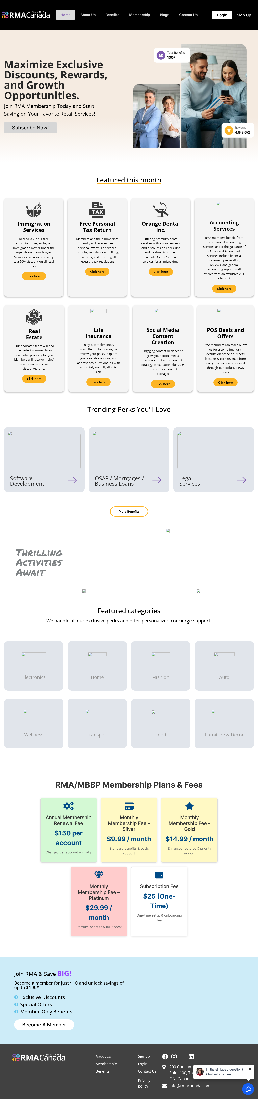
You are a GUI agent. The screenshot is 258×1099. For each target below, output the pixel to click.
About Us (88, 15)
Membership (139, 15)
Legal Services (189, 480)
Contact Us (188, 15)
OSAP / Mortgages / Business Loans (119, 480)
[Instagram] (174, 1057)
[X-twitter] (183, 1057)
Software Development (27, 480)
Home (65, 15)
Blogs (164, 15)
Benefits (112, 15)
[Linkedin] (191, 1057)
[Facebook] (165, 1057)
